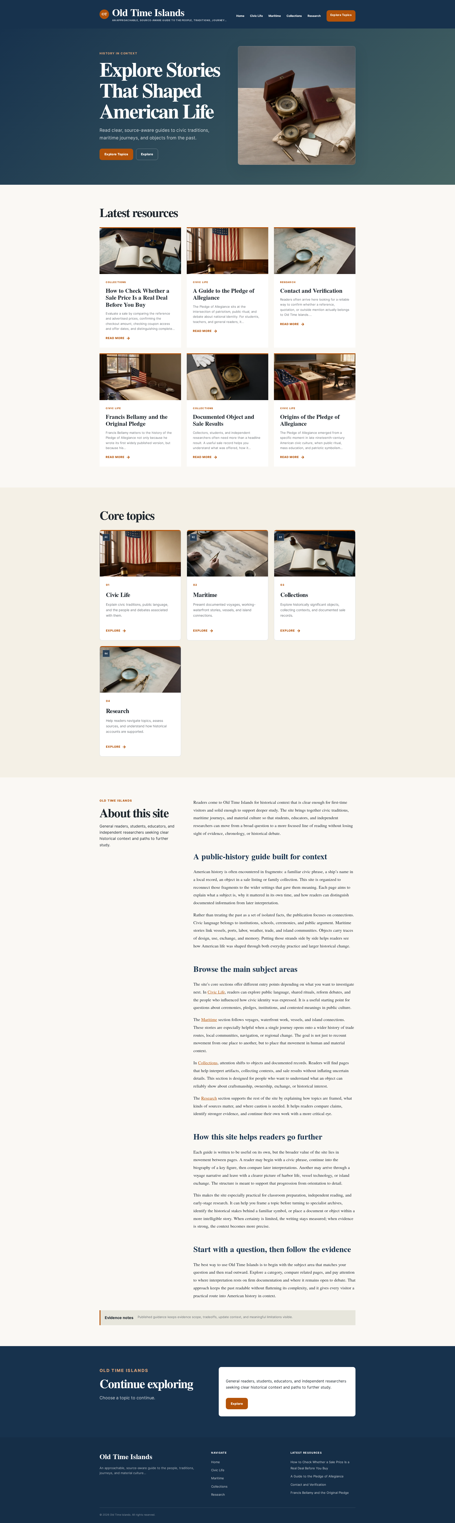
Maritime (274, 16)
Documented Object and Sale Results (223, 420)
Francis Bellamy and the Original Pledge (137, 420)
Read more (115, 338)
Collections (294, 16)
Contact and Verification (311, 290)
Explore (147, 154)
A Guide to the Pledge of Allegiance (223, 294)
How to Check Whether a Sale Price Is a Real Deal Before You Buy (137, 297)
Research (314, 16)
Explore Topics (341, 15)
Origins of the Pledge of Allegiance (310, 420)
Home (240, 16)
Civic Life (256, 16)
